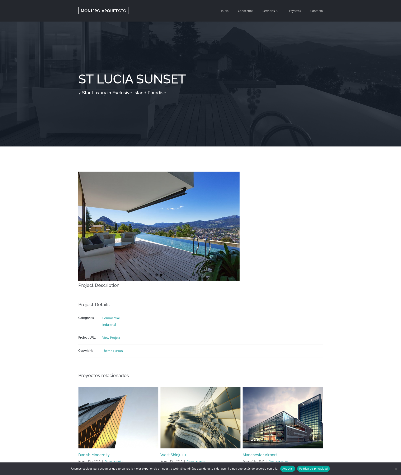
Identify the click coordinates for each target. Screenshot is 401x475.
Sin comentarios (114, 461)
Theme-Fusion (112, 351)
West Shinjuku (91, 455)
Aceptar (287, 468)
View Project (111, 337)
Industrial (109, 324)
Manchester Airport (177, 455)
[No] (396, 469)
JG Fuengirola (255, 455)
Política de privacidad (313, 468)
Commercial (111, 318)
